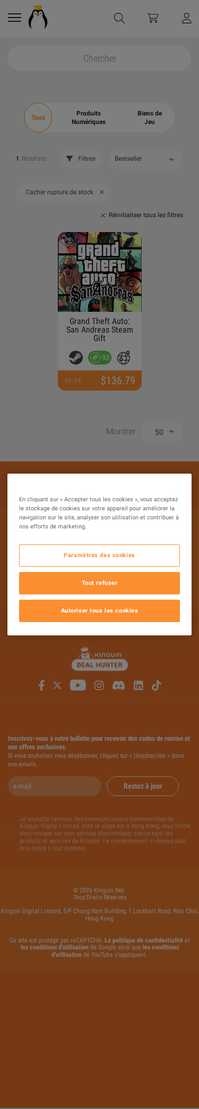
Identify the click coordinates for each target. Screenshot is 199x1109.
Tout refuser (100, 582)
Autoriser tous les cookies (100, 610)
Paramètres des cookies (99, 555)
